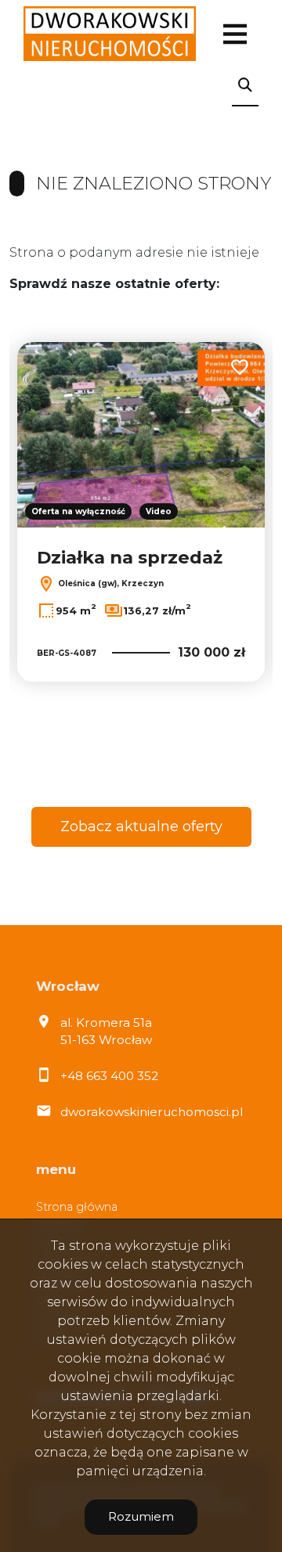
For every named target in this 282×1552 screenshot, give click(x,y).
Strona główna (77, 1207)
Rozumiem (141, 1516)
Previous (53, 538)
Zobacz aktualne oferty (141, 826)
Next (229, 538)
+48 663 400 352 (109, 1075)
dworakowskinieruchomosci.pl (151, 1111)
